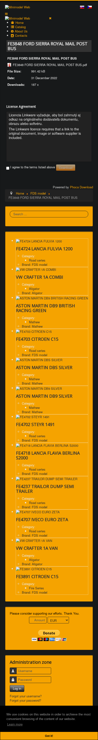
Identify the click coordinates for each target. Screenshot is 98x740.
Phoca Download (81, 187)
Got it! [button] (49, 735)
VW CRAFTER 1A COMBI (39, 277)
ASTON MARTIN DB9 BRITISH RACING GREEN (45, 308)
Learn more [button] (15, 724)
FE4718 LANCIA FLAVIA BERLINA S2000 (48, 455)
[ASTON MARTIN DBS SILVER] (39, 359)
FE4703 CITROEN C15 (37, 339)
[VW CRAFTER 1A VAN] (34, 540)
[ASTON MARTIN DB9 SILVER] (39, 388)
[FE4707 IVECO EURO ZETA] (38, 511)
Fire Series (36, 588)
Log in (17, 688)
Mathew (34, 322)
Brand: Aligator (32, 293)
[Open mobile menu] (6, 13)
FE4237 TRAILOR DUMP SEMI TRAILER (45, 488)
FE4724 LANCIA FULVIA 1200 (44, 249)
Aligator (34, 288)
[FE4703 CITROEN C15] (34, 331)
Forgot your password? (25, 700)
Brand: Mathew (32, 326)
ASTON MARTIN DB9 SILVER (44, 396)
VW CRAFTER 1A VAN (37, 548)
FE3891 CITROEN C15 (37, 576)
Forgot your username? (26, 696)
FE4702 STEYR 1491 (35, 424)
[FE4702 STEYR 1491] (32, 416)
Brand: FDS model (34, 264)
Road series (37, 260)
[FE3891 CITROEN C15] (34, 568)
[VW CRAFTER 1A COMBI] (36, 269)
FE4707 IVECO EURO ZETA (42, 519)
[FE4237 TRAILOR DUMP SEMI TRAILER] (46, 478)
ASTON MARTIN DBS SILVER (44, 367)
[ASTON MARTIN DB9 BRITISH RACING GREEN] (52, 297)
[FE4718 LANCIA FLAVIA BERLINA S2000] (47, 445)
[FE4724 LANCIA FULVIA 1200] (39, 240)
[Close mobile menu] (50, 18)
